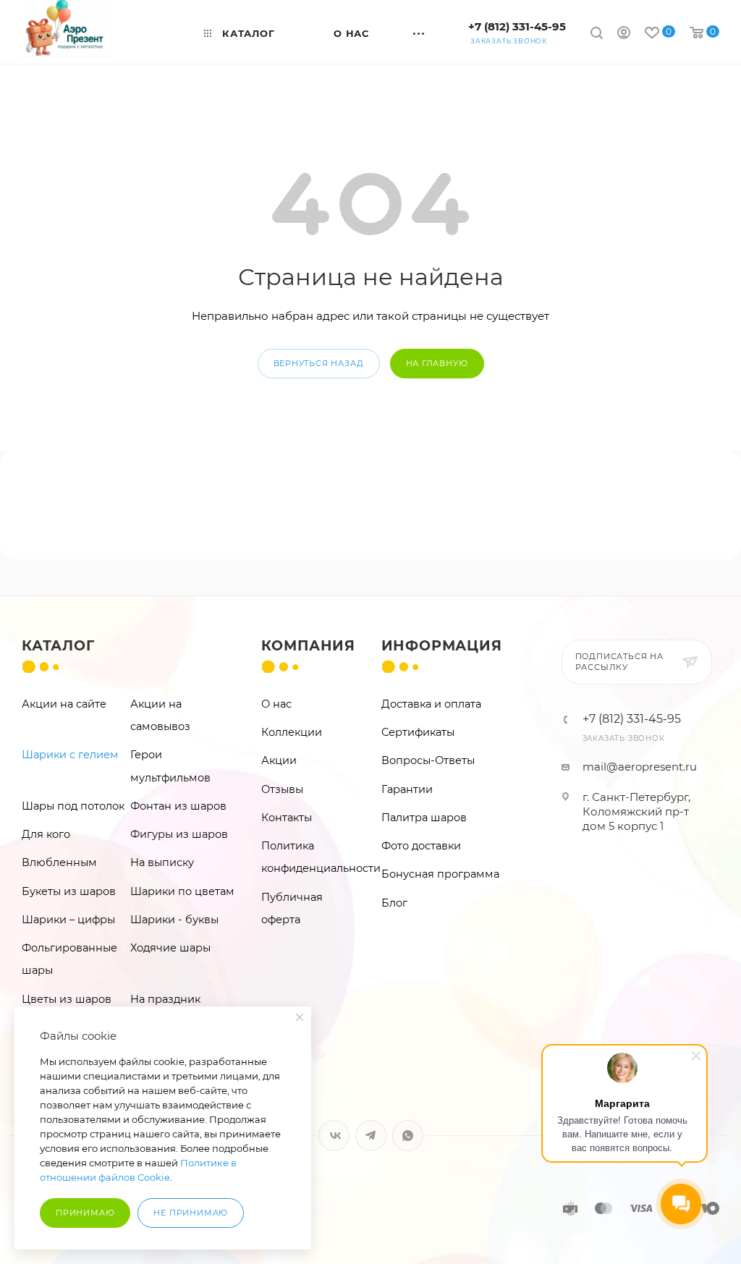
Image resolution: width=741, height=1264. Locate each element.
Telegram (370, 1135)
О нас (276, 704)
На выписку (162, 862)
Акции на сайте (64, 704)
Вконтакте (334, 1135)
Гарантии (407, 789)
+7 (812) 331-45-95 (517, 26)
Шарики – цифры (68, 919)
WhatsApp (407, 1135)
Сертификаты (417, 732)
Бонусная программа (440, 874)
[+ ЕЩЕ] (419, 31)
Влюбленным (59, 862)
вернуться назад (319, 363)
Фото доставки (421, 845)
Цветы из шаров (66, 999)
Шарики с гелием (70, 754)
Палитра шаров (424, 817)
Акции (279, 760)
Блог (394, 902)
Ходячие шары (170, 947)
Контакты (286, 817)
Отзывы (282, 789)
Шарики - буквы (174, 919)
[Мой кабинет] (623, 34)
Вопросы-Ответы (428, 760)
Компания (308, 645)
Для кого (46, 834)
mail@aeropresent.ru (640, 766)
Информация (441, 645)
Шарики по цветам (182, 891)
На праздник (165, 999)
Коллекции (291, 732)
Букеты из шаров (69, 891)
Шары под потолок (73, 806)
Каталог (58, 645)
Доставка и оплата (431, 704)
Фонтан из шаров (178, 806)
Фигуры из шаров (179, 834)
